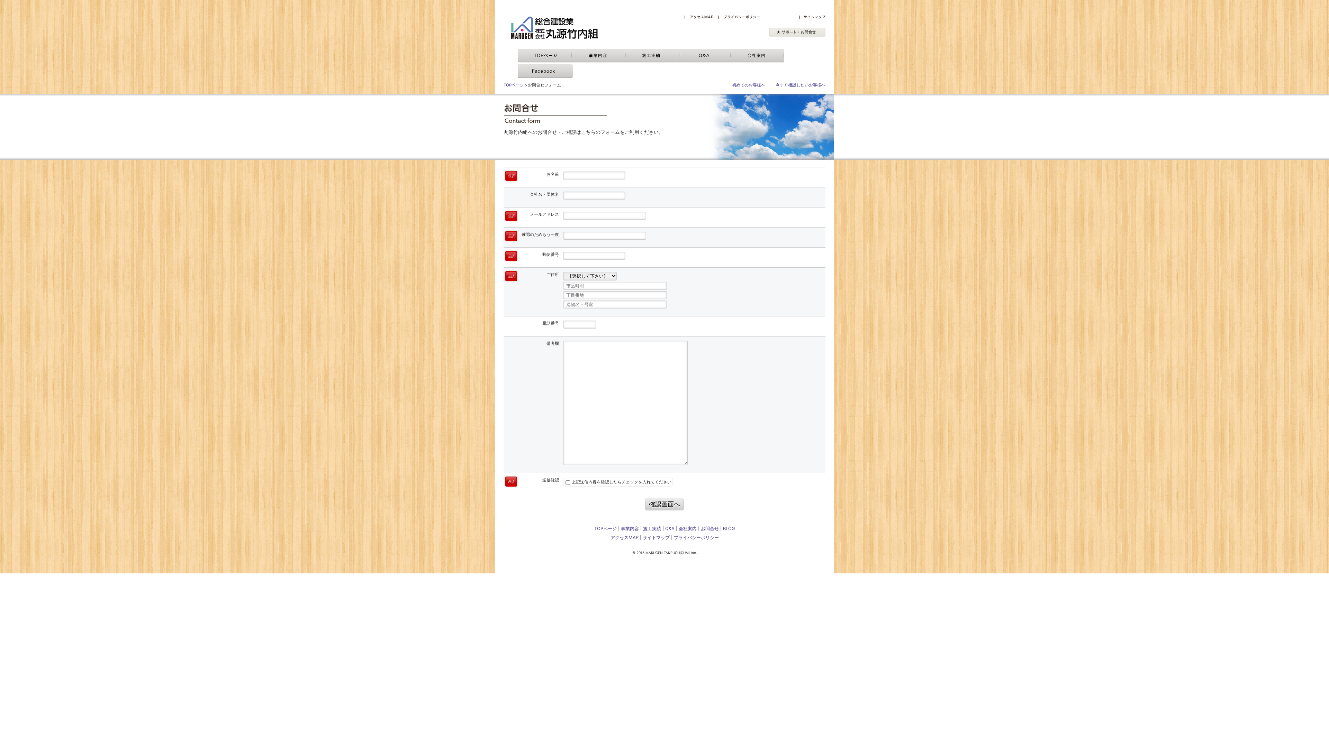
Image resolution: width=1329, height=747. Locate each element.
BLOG (729, 528)
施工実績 (652, 528)
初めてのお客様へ (748, 85)
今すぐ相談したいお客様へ (800, 85)
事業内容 (630, 528)
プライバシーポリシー (696, 537)
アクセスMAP (625, 537)
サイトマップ (656, 537)
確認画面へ (664, 504)
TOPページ (514, 85)
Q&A (670, 528)
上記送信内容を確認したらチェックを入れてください (621, 482)
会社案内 (688, 528)
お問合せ (710, 528)
